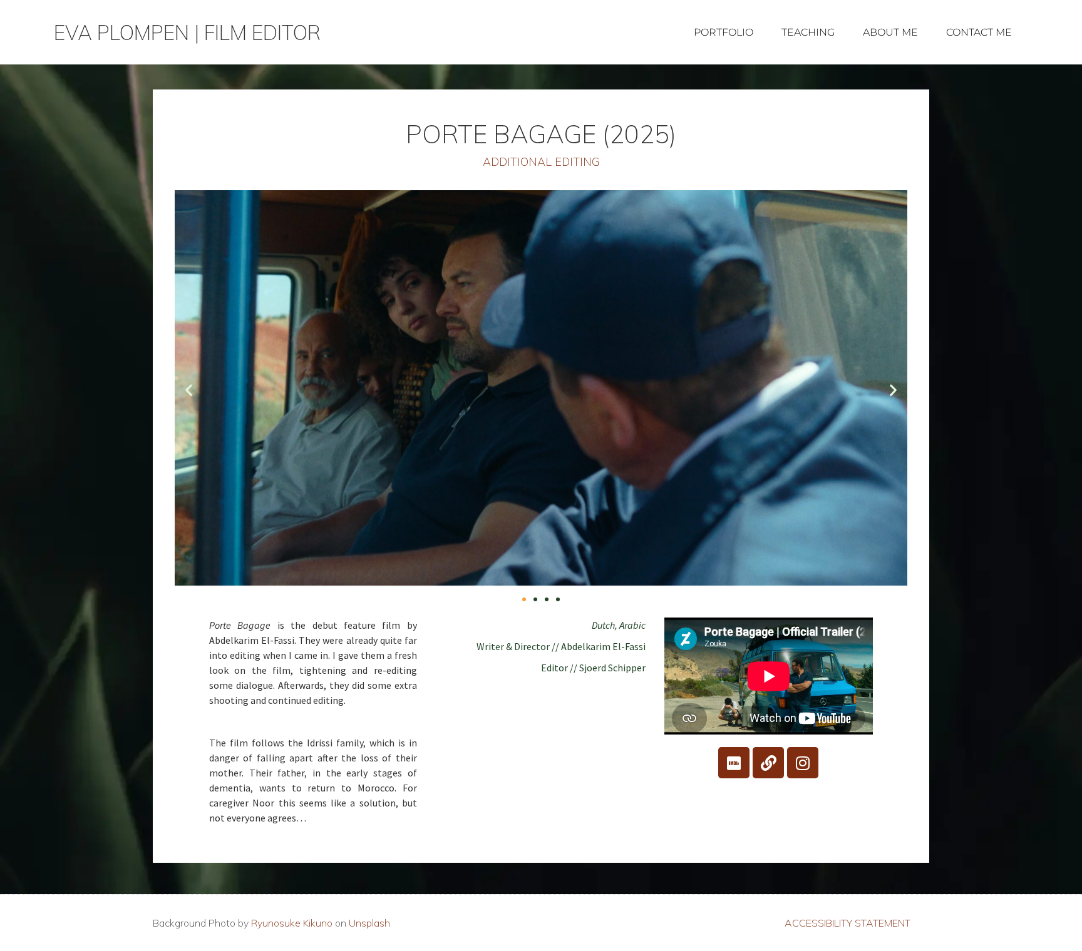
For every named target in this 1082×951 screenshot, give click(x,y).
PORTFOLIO (723, 32)
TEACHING (808, 32)
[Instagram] (802, 762)
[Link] (768, 762)
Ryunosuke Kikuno (291, 923)
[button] (189, 389)
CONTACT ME (979, 32)
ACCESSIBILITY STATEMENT (847, 923)
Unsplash (369, 923)
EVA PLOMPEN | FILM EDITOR (187, 32)
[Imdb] (734, 762)
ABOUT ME (890, 32)
